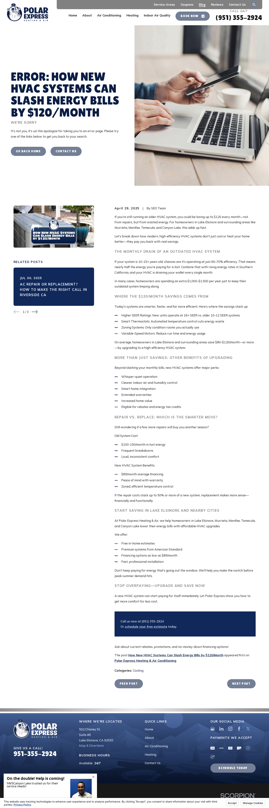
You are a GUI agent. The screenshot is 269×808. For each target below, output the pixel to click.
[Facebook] (239, 729)
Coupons (187, 4)
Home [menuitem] (73, 15)
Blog (202, 4)
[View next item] (35, 312)
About (149, 738)
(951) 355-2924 (238, 17)
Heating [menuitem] (132, 15)
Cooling (138, 670)
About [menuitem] (87, 15)
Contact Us (237, 4)
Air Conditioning (156, 746)
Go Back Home (28, 151)
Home (149, 729)
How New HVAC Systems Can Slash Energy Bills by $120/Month (175, 655)
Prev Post (129, 683)
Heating (150, 754)
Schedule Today (232, 768)
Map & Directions (91, 745)
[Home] (28, 12)
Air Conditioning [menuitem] (109, 15)
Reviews (217, 4)
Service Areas (164, 4)
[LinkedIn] (221, 729)
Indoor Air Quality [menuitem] (157, 15)
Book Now (189, 16)
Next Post (241, 683)
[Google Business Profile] (212, 729)
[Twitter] (248, 729)
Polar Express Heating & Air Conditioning (145, 661)
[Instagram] (230, 729)
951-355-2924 (35, 753)
